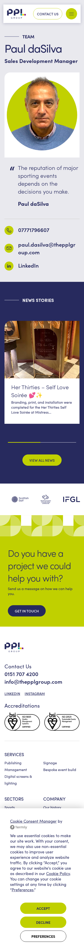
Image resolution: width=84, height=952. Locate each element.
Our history (52, 807)
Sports (9, 807)
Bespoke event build (59, 769)
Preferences (43, 936)
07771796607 (33, 229)
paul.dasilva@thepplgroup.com (46, 248)
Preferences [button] (23, 889)
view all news (42, 460)
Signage (50, 762)
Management (15, 769)
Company (54, 799)
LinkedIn (28, 265)
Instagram (35, 693)
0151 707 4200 (21, 673)
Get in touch (27, 610)
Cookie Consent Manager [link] (33, 821)
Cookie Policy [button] (58, 873)
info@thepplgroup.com (33, 681)
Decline (43, 922)
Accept (43, 908)
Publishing (13, 762)
